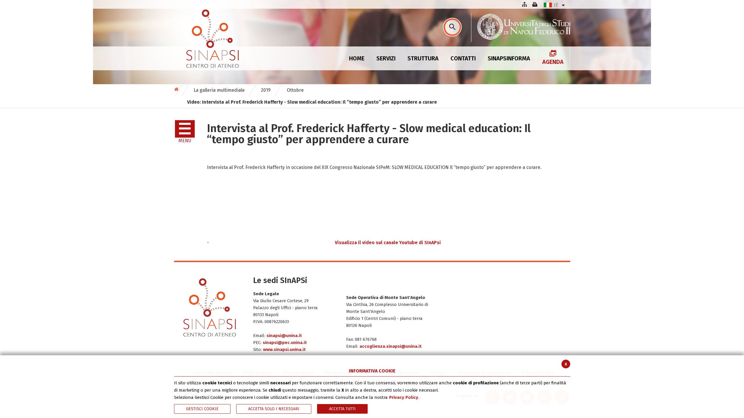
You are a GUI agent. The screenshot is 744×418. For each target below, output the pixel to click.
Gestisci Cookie (202, 408)
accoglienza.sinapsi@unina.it (391, 346)
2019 (266, 90)
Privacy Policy (403, 397)
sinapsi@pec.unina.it (285, 342)
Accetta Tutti (342, 408)
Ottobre (295, 90)
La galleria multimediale (219, 90)
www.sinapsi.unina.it (284, 349)
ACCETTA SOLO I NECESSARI (273, 408)
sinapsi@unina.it (284, 335)
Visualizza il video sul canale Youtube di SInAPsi (388, 242)
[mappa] (524, 4)
